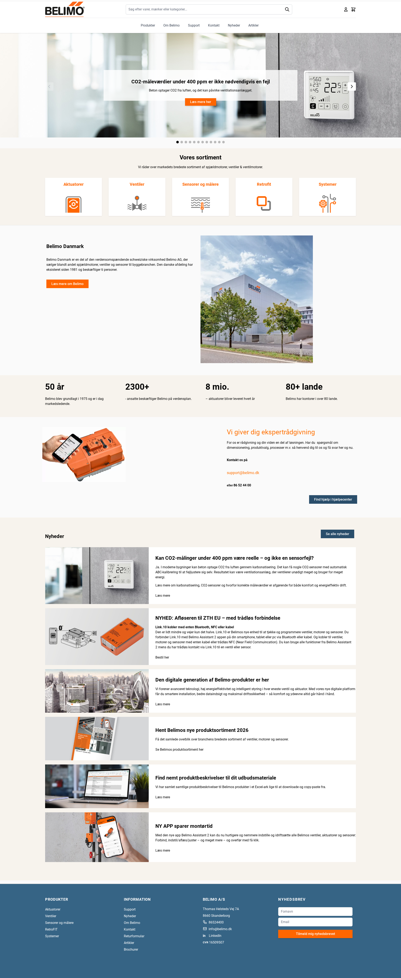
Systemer (327, 184)
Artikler (253, 25)
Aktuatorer (73, 184)
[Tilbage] (49, 86)
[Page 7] (202, 142)
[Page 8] (207, 142)
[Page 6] (198, 142)
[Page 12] (223, 142)
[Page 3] (186, 142)
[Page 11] (219, 142)
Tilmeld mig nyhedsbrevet (315, 934)
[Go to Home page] (65, 9)
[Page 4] (190, 142)
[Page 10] (215, 142)
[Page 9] (211, 142)
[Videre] (352, 86)
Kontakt (214, 25)
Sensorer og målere (200, 184)
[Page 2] (181, 142)
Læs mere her (200, 102)
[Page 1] (177, 142)
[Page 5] (194, 142)
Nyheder (234, 25)
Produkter (148, 25)
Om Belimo (171, 25)
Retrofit (264, 184)
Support (194, 25)
